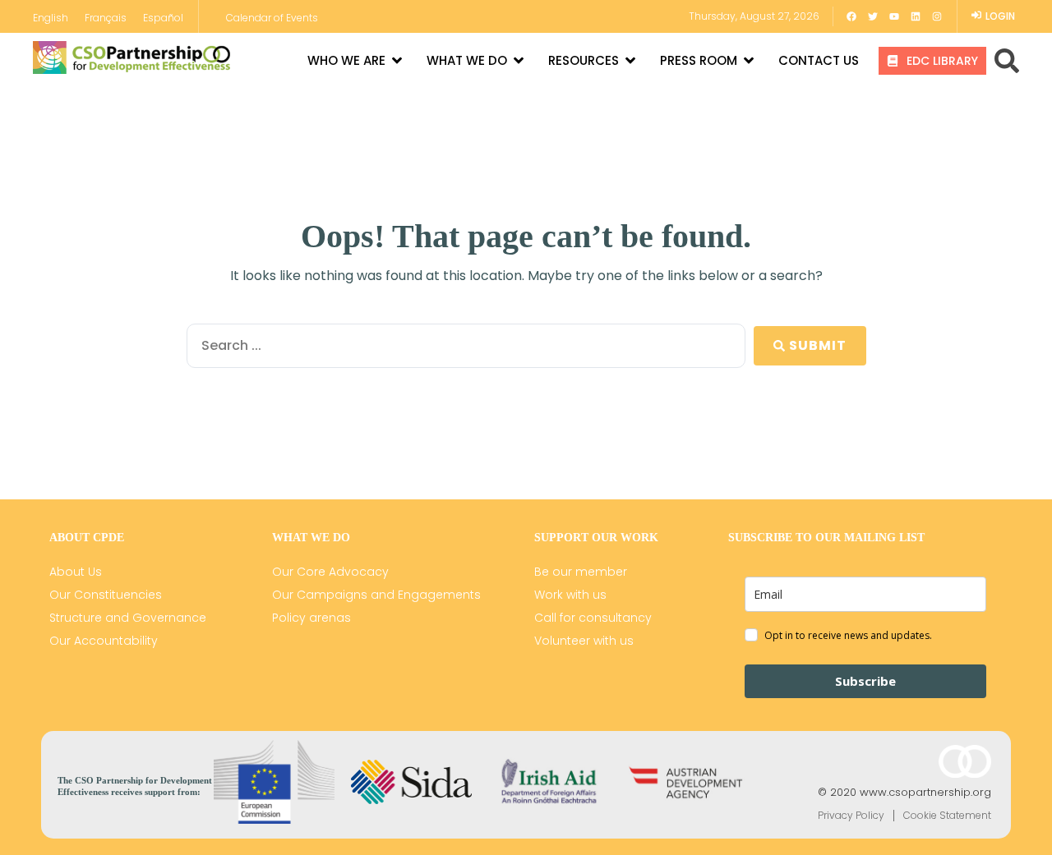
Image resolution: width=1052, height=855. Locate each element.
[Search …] (1006, 61)
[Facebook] (851, 16)
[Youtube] (894, 16)
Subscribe (865, 681)
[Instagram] (937, 16)
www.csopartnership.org (925, 792)
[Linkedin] (915, 16)
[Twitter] (873, 16)
